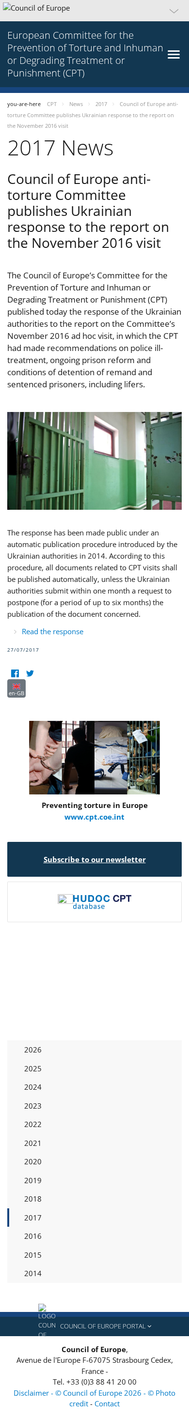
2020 (33, 1161)
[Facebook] (14, 673)
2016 (33, 1236)
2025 (33, 1068)
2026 (33, 1049)
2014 (33, 1273)
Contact (107, 1403)
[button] (94, 10)
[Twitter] (29, 673)
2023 (33, 1106)
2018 (33, 1199)
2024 (33, 1087)
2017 (33, 1217)
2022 (33, 1124)
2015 (33, 1255)
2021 (33, 1143)
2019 (33, 1180)
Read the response (52, 631)
